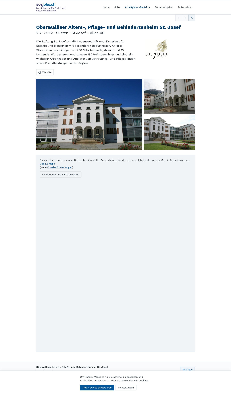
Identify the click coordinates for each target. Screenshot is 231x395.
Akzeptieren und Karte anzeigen (60, 174)
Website (46, 72)
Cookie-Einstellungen (59, 167)
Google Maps (47, 163)
